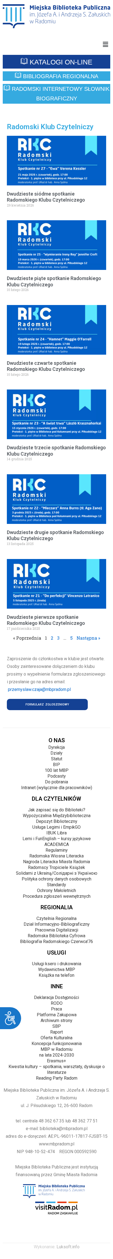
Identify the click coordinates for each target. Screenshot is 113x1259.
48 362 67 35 (51, 1120)
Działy (56, 753)
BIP (56, 764)
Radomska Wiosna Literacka (56, 856)
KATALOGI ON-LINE (60, 62)
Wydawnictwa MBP (56, 969)
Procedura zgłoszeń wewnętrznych (57, 896)
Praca (56, 1009)
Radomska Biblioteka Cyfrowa (56, 935)
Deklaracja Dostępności (56, 997)
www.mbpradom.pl (56, 1144)
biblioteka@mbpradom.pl (63, 1128)
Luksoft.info (68, 1246)
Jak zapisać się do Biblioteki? (56, 809)
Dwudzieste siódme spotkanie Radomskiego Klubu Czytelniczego (46, 197)
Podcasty (56, 776)
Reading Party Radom (56, 1078)
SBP (56, 1026)
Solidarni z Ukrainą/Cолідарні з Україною (56, 873)
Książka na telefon (56, 975)
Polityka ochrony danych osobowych (56, 879)
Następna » (88, 638)
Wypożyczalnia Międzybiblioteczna (57, 815)
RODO (57, 1003)
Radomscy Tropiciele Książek (56, 867)
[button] (105, 44)
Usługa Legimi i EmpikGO (56, 827)
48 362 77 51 (85, 1120)
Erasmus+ (56, 1060)
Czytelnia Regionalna (56, 918)
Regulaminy (57, 850)
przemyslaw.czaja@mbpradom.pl (39, 689)
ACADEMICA (56, 844)
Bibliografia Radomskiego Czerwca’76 (56, 941)
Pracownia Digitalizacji (56, 930)
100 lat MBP (57, 770)
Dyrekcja (56, 747)
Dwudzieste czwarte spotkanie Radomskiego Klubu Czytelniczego (46, 366)
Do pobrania (56, 781)
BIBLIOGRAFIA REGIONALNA (59, 76)
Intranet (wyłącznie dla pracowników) (56, 787)
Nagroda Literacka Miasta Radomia (56, 861)
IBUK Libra (56, 832)
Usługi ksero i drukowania (56, 963)
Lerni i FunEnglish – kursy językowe (56, 838)
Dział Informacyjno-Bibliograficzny (57, 924)
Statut (56, 758)
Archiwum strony (56, 1020)
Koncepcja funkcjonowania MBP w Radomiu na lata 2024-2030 (57, 1049)
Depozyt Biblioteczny (56, 821)
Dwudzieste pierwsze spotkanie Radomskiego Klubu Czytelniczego (46, 620)
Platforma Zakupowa (57, 1014)
